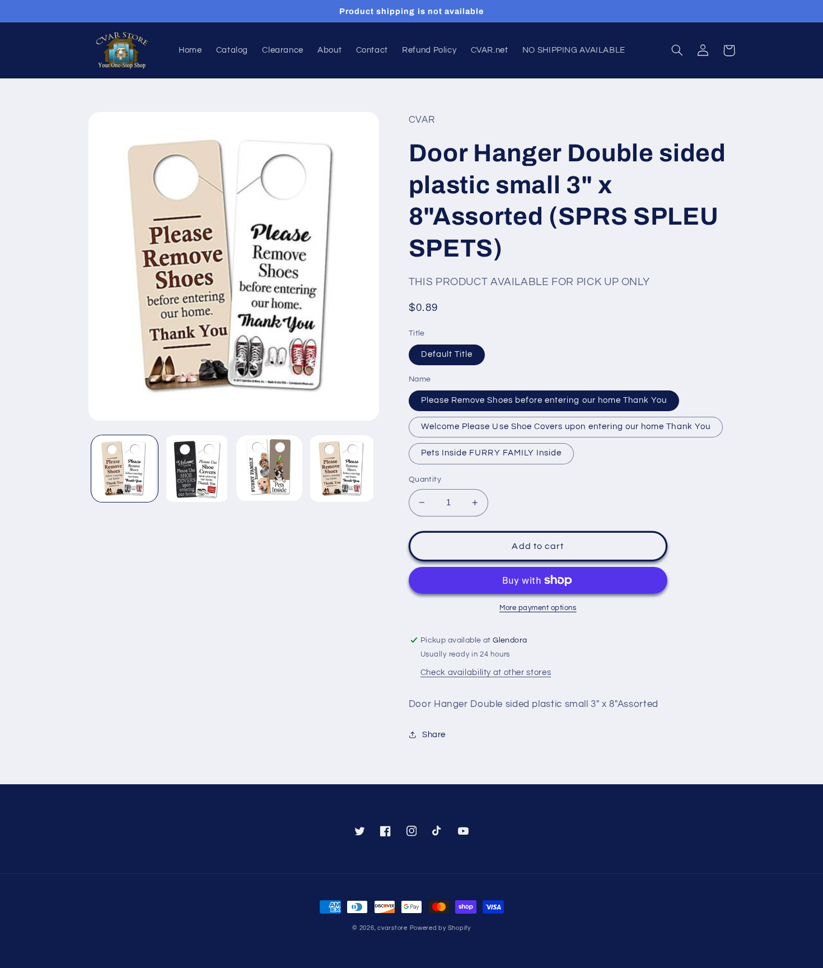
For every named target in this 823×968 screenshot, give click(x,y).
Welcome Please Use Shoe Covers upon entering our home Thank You (565, 426)
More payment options (538, 608)
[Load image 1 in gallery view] (124, 468)
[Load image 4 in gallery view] (341, 468)
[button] (677, 50)
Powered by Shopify (440, 928)
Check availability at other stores (485, 672)
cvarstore (392, 928)
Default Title (447, 354)
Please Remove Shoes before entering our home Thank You (544, 400)
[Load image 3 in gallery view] (269, 468)
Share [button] (434, 734)
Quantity (425, 479)
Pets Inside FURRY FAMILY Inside (491, 453)
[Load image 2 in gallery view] (196, 468)
